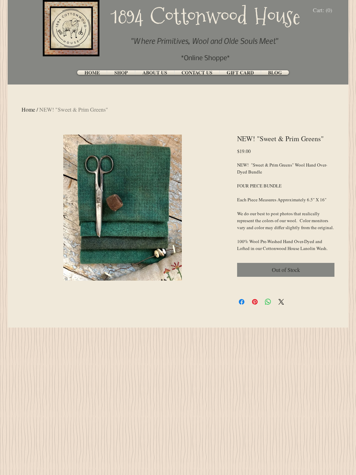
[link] (324, 10)
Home (28, 109)
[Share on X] (281, 302)
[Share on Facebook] (241, 302)
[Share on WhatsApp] (268, 302)
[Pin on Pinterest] (255, 302)
